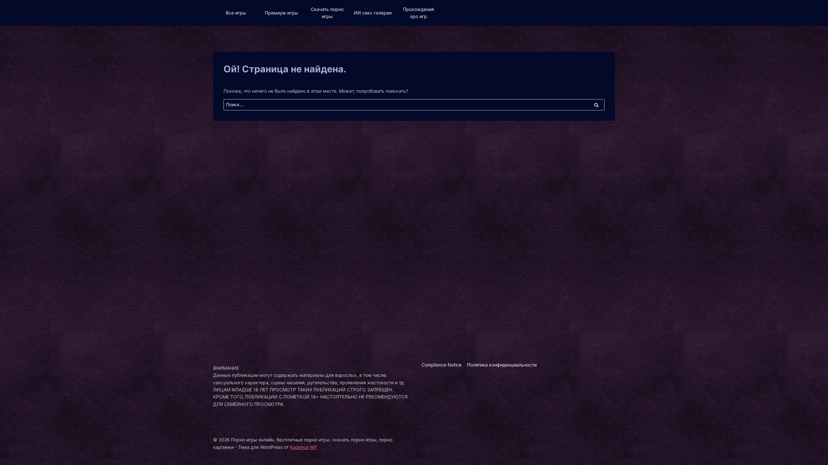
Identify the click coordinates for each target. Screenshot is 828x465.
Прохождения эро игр (418, 12)
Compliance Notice (441, 364)
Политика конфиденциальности (502, 364)
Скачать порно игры (327, 12)
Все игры (236, 13)
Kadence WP (303, 447)
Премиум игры (281, 13)
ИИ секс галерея (373, 13)
